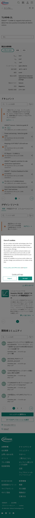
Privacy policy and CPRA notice (12, 268)
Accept (25, 278)
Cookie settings (17, 274)
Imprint (25, 268)
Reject (10, 278)
